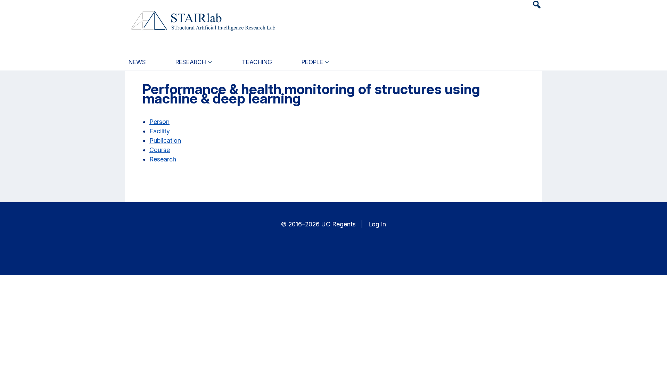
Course (159, 149)
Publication (165, 140)
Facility (159, 131)
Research (162, 159)
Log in (377, 224)
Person (159, 121)
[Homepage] (201, 16)
